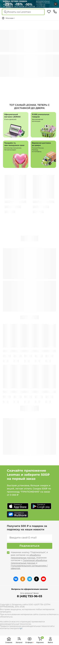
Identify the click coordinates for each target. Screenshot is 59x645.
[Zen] (36, 578)
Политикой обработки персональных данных (29, 561)
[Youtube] (43, 578)
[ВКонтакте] (15, 578)
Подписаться (29, 545)
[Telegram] (29, 578)
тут (20, 628)
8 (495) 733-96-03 (29, 596)
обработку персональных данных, (26, 556)
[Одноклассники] (22, 578)
